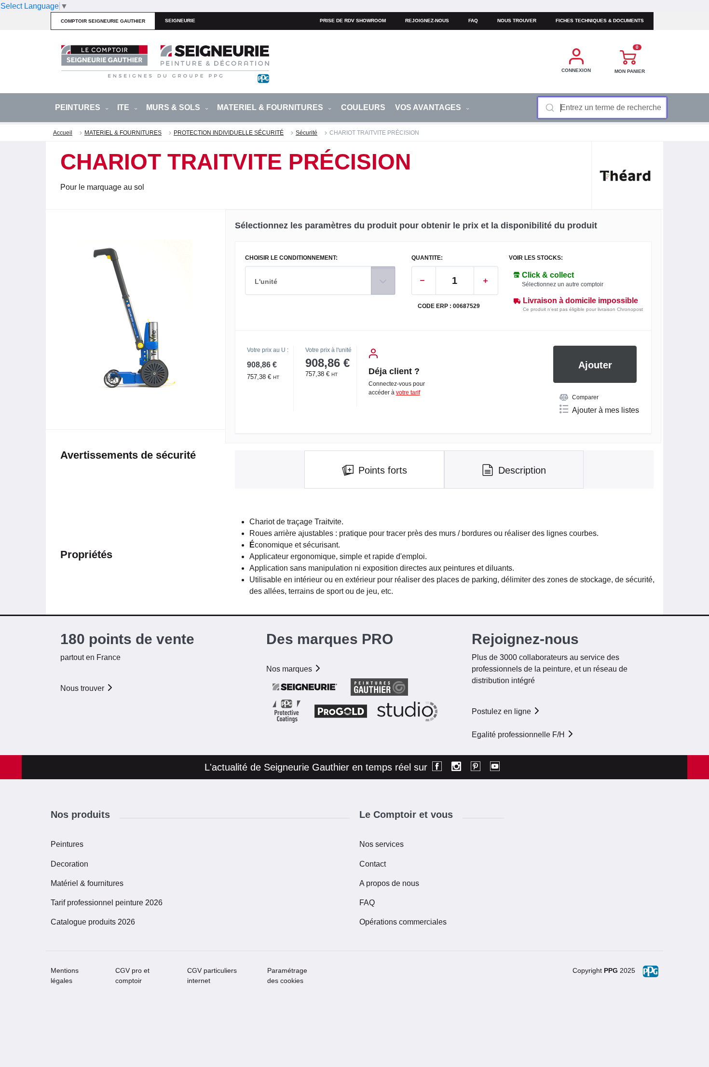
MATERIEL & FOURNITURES (271, 107)
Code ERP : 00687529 (449, 306)
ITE (124, 107)
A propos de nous (389, 883)
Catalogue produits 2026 (93, 922)
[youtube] (495, 767)
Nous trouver (516, 20)
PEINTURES (78, 107)
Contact (372, 864)
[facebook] (437, 767)
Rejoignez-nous (427, 20)
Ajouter (595, 365)
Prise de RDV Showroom (353, 20)
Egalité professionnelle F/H (519, 734)
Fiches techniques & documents (600, 20)
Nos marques (290, 669)
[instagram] (456, 767)
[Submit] (549, 107)
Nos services (381, 844)
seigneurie (180, 20)
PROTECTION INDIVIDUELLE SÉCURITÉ (229, 132)
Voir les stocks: (536, 258)
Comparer (585, 397)
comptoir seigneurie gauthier (103, 21)
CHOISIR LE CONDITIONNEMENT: (291, 258)
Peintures (67, 844)
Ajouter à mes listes (605, 410)
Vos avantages (429, 107)
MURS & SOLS (174, 107)
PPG (611, 970)
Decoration (69, 864)
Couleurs (363, 107)
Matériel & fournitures (87, 883)
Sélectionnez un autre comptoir (562, 284)
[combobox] (602, 108)
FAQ (367, 903)
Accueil (62, 132)
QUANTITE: (427, 258)
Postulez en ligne (502, 711)
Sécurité (306, 132)
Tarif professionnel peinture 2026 (107, 903)
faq (473, 20)
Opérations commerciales (403, 922)
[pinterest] (475, 767)
